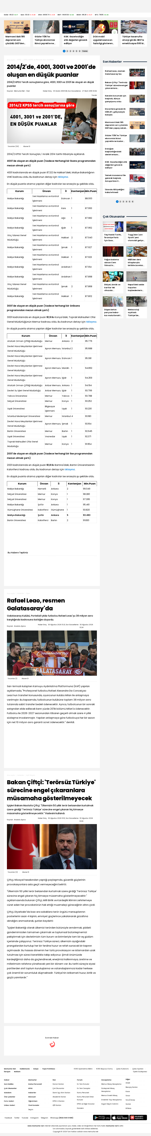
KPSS (19, 60)
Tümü (84, 51)
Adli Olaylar (30, 775)
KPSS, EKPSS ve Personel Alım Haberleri (39, 60)
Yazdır (94, 95)
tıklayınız (63, 177)
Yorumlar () (13, 146)
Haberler (20, 593)
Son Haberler (112, 61)
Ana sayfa (11, 60)
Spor (28, 593)
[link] (125, 73)
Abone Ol (26, 146)
